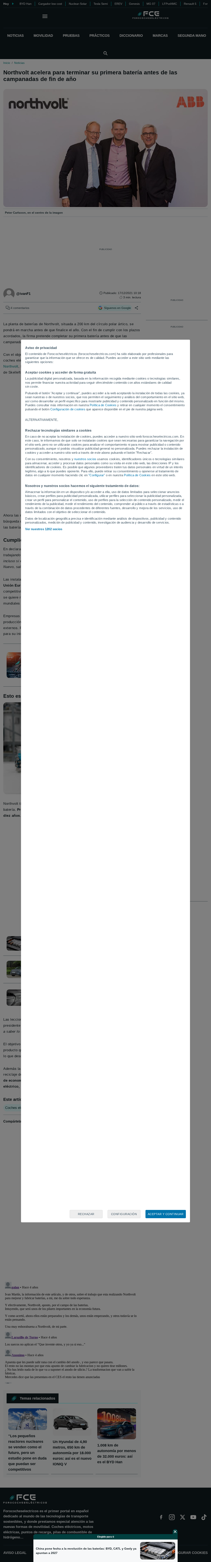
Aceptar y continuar (166, 1214)
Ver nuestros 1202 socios (43, 529)
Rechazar (86, 1214)
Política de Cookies (103, 405)
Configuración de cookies (67, 409)
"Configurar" (96, 475)
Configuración (124, 1214)
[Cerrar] (175, 1531)
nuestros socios (85, 459)
